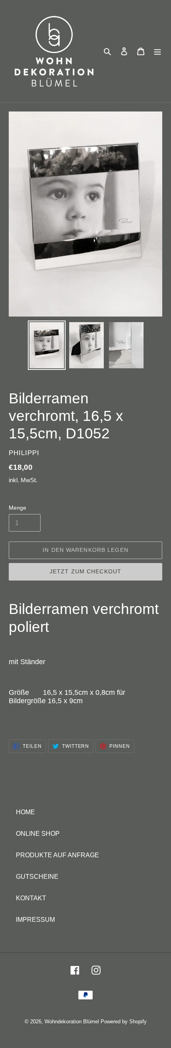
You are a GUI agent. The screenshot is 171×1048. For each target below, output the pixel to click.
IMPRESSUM (35, 919)
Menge (17, 507)
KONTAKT (31, 898)
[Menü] (157, 51)
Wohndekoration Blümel (72, 1022)
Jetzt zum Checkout (85, 571)
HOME (25, 812)
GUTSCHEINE (37, 876)
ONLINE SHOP (38, 833)
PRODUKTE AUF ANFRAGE (57, 855)
